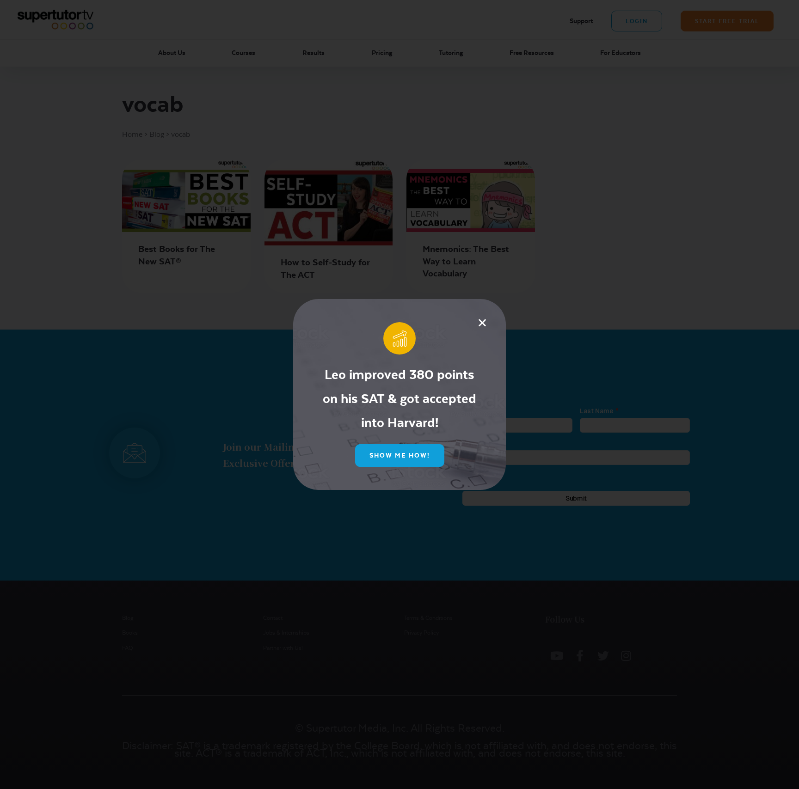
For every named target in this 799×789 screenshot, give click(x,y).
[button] (482, 323)
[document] (399, 394)
